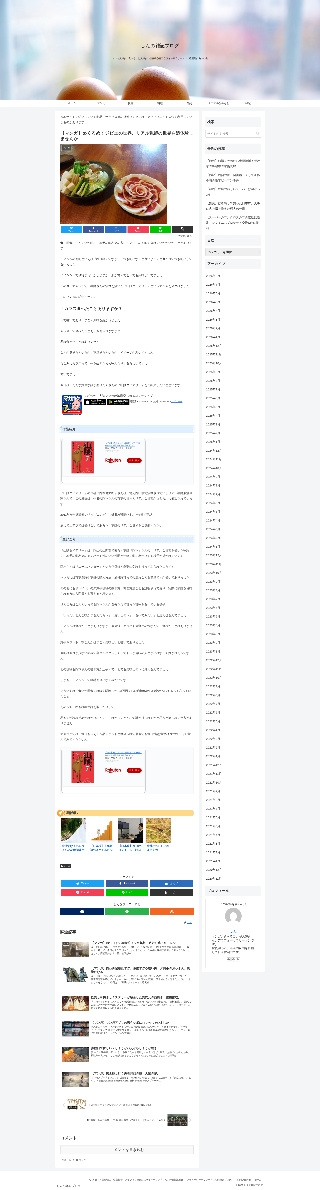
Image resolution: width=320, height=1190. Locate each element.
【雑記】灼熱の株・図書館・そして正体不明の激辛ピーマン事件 (233, 177)
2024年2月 (213, 538)
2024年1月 (213, 546)
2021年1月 (213, 861)
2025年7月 (213, 389)
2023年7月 (213, 599)
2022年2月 (213, 747)
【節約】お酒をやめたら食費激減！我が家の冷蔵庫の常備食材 (233, 163)
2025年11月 (214, 354)
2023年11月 (214, 564)
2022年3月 (213, 739)
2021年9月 (213, 791)
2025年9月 (213, 372)
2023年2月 (213, 642)
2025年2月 (213, 433)
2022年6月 (213, 712)
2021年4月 (213, 835)
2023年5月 (213, 616)
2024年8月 (213, 485)
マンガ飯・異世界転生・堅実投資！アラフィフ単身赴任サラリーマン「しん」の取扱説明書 (135, 1179)
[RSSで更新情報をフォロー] (172, 911)
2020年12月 (214, 869)
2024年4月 (213, 520)
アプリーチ (176, 401)
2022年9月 (213, 686)
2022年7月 (213, 704)
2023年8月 (213, 590)
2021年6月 (213, 817)
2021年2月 (213, 852)
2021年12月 (214, 765)
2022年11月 (214, 669)
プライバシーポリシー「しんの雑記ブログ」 (210, 1179)
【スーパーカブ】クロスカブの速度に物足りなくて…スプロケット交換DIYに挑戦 (233, 223)
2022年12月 (214, 660)
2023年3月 (213, 634)
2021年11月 (214, 773)
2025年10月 (214, 363)
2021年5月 (213, 826)
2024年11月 (214, 459)
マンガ (66, 866)
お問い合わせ (244, 1179)
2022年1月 (213, 756)
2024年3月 (213, 529)
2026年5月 (213, 302)
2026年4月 (213, 310)
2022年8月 (213, 695)
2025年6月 (213, 398)
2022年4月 (213, 730)
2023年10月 (214, 572)
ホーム (258, 1179)
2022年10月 (214, 677)
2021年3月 (213, 843)
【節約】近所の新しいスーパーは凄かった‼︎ (233, 191)
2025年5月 (213, 407)
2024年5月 (213, 511)
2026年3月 (213, 319)
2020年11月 (214, 878)
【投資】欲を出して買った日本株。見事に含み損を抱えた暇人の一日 (233, 206)
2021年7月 (213, 808)
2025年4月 (213, 415)
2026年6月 (213, 293)
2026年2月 (213, 328)
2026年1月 (213, 337)
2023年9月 (213, 581)
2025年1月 (213, 441)
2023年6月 (213, 608)
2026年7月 (213, 284)
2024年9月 (213, 476)
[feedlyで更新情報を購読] (127, 911)
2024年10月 (214, 468)
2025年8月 (213, 380)
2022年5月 (213, 721)
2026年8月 (213, 276)
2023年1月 (213, 651)
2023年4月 (213, 625)
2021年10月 (214, 782)
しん (233, 931)
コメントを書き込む (127, 1150)
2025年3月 (213, 424)
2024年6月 (213, 503)
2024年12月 (214, 450)
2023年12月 (214, 555)
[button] (258, 134)
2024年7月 (213, 494)
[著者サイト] (82, 911)
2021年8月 (213, 800)
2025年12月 (214, 345)
